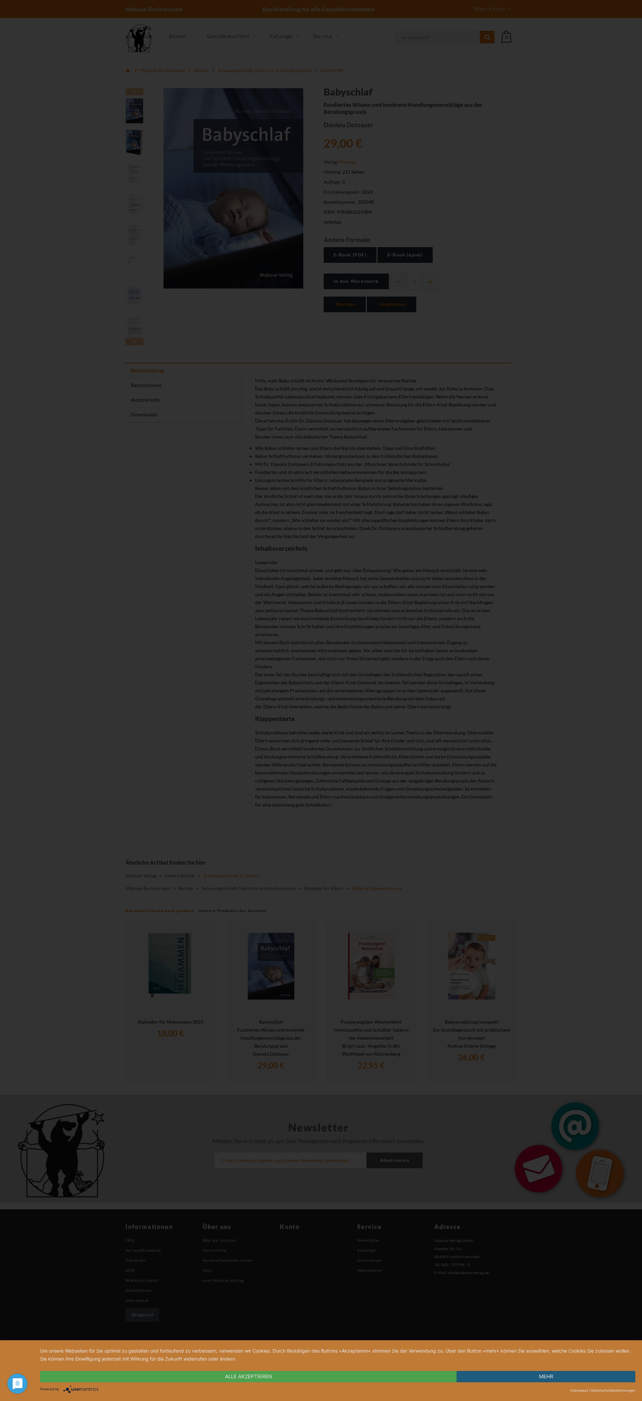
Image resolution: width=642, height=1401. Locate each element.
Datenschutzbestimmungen (613, 1390)
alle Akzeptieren (248, 1376)
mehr (546, 1376)
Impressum (579, 1390)
